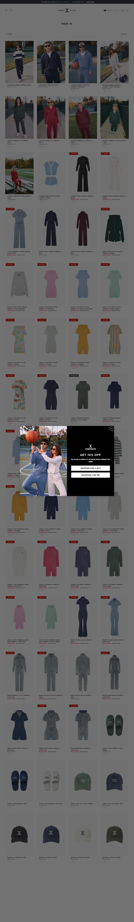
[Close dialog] (111, 428)
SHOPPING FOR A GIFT (91, 468)
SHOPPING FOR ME (90, 475)
